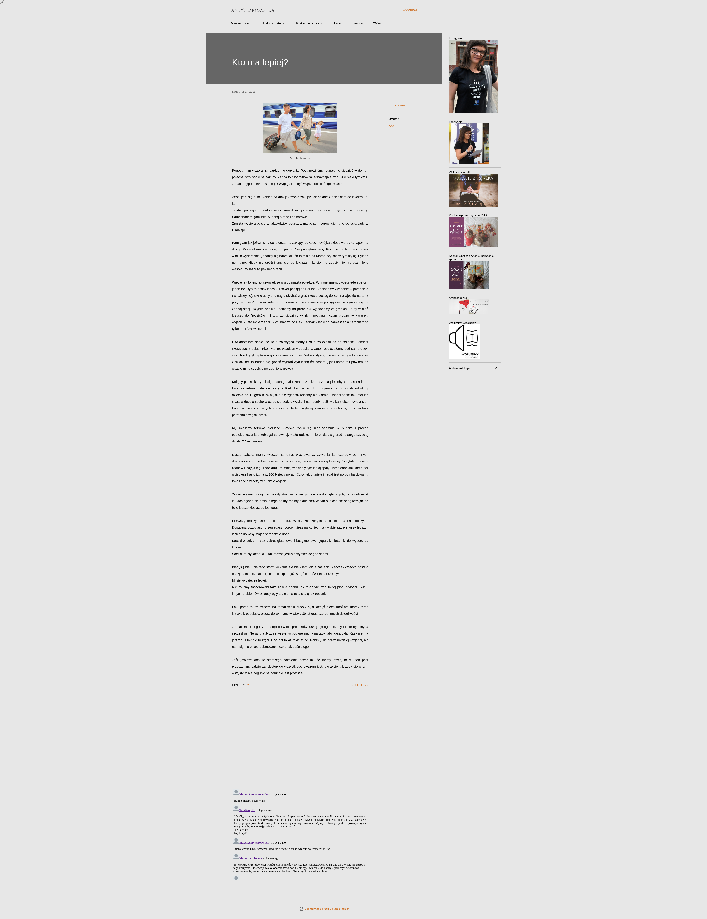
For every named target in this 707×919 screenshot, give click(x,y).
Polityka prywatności (273, 22)
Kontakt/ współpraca (309, 22)
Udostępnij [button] (396, 105)
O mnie (337, 22)
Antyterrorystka (252, 10)
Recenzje (357, 22)
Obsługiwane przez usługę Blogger (326, 908)
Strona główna (240, 22)
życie (391, 125)
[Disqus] (300, 739)
